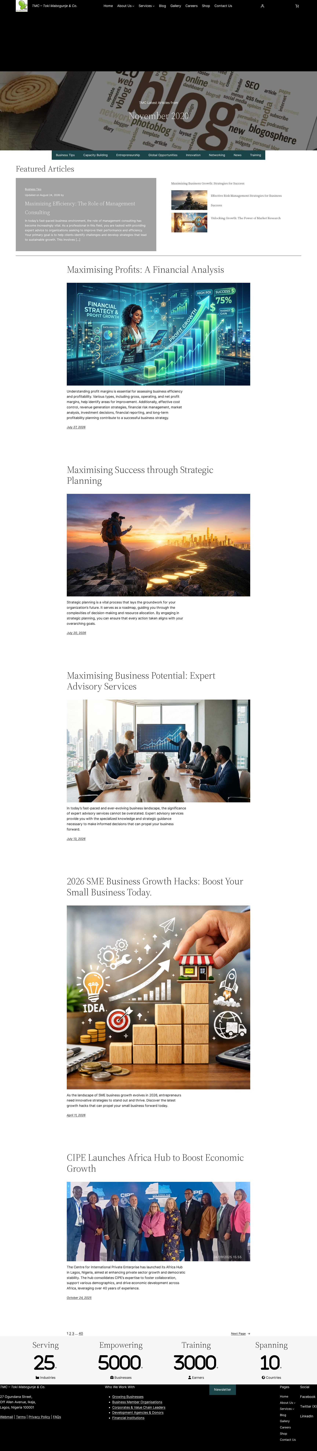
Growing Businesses (127, 1397)
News (237, 155)
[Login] (262, 6)
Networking (217, 155)
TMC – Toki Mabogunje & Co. (54, 6)
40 (81, 1333)
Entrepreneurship (128, 155)
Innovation (193, 155)
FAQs (57, 1417)
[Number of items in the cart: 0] (297, 6)
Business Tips (65, 155)
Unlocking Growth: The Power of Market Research (246, 218)
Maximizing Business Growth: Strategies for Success (207, 183)
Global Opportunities (162, 155)
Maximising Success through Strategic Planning (140, 475)
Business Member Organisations (137, 1402)
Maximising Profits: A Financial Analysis (145, 269)
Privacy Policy (39, 1417)
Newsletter (222, 1389)
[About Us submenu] (133, 6)
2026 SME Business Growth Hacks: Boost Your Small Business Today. (155, 887)
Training (255, 155)
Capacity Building (95, 155)
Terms (21, 1417)
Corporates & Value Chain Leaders (138, 1407)
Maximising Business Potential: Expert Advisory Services (141, 681)
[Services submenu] (154, 6)
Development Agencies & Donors (137, 1412)
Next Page (240, 1333)
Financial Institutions (128, 1418)
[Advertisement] (158, 43)
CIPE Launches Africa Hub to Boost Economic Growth (155, 1163)
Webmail (6, 1417)
